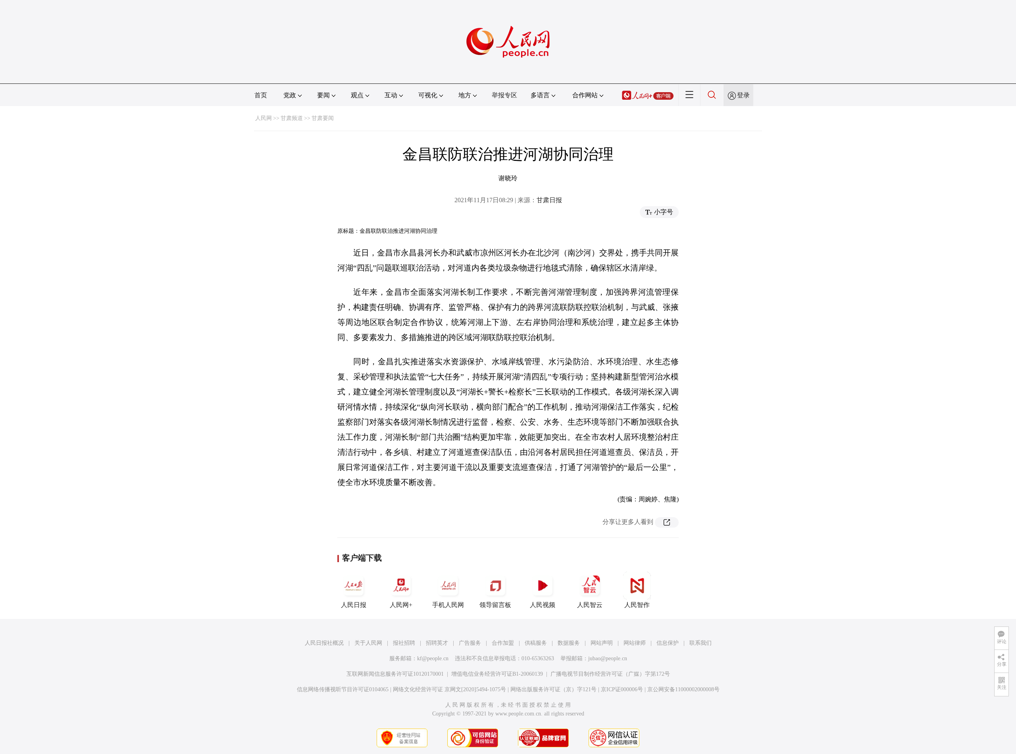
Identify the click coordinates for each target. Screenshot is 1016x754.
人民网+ (401, 604)
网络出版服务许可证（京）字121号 (553, 689)
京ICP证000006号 (622, 689)
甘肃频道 (292, 118)
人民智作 (637, 604)
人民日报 (353, 604)
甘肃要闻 (323, 118)
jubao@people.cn (607, 658)
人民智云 (589, 604)
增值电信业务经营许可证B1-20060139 (497, 674)
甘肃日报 (549, 200)
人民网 (263, 118)
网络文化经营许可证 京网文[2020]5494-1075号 (449, 689)
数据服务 (569, 643)
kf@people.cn (432, 658)
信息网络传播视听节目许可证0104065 (343, 689)
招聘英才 (437, 643)
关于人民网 (368, 643)
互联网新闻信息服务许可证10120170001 (395, 674)
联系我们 (700, 643)
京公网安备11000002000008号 (683, 689)
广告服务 (470, 643)
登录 (743, 95)
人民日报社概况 (324, 643)
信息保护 (667, 643)
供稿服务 (536, 643)
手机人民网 (448, 604)
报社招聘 (404, 643)
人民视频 (542, 604)
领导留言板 (495, 604)
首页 (260, 95)
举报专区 (504, 95)
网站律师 (634, 643)
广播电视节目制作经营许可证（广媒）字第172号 (610, 674)
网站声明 (602, 643)
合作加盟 (503, 643)
